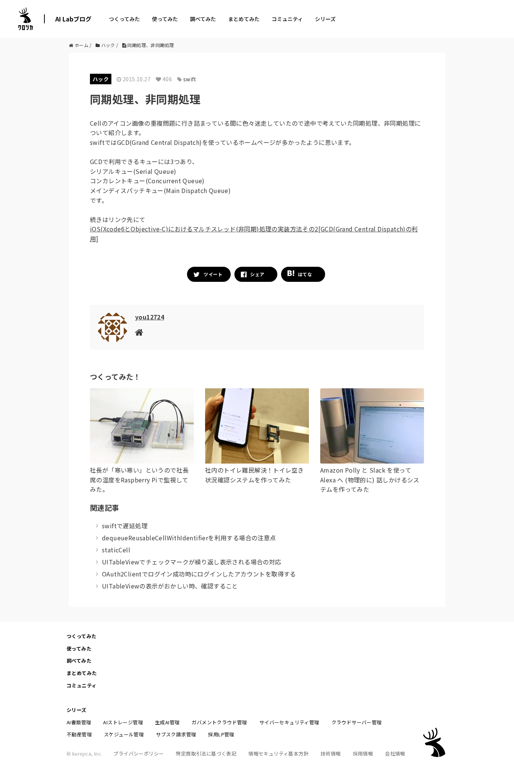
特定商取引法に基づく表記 (206, 753)
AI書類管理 (79, 722)
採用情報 (363, 753)
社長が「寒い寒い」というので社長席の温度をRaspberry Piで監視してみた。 (139, 479)
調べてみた (203, 19)
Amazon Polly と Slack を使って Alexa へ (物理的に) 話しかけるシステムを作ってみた (370, 479)
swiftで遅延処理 (125, 525)
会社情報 (395, 753)
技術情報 (331, 753)
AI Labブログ (73, 18)
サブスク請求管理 (176, 734)
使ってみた (165, 19)
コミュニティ (287, 19)
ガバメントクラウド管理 (219, 722)
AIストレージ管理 (123, 722)
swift (189, 79)
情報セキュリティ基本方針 (278, 753)
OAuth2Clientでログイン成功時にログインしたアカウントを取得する (199, 573)
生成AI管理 (167, 722)
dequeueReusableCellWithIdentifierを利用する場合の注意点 (189, 537)
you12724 (149, 316)
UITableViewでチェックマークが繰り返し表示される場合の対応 (191, 561)
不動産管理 (79, 734)
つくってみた (124, 19)
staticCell (116, 549)
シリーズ (325, 19)
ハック (101, 79)
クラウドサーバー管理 (357, 722)
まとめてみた (244, 19)
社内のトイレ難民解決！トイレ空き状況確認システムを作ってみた (254, 474)
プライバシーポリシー (138, 753)
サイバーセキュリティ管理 (289, 722)
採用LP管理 (221, 734)
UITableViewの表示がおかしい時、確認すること (170, 585)
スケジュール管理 (124, 734)
